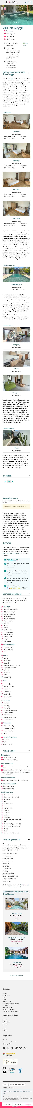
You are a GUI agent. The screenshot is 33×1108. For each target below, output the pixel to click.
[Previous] (14, 22)
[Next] (18, 22)
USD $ (5, 1084)
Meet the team (7, 1008)
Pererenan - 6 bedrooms (16, 915)
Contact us (6, 995)
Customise (7, 1104)
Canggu (11, 79)
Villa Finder (6, 1040)
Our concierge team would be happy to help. (16, 886)
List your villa (7, 1001)
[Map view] (9, 481)
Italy (4, 1029)
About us (5, 993)
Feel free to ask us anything (11, 553)
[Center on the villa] (12, 481)
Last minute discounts (10, 1042)
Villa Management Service (11, 1003)
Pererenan (9, 31)
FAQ (4, 997)
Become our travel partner (11, 1011)
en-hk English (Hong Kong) (17, 1084)
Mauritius (6, 1026)
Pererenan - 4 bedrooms (16, 940)
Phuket (5, 1020)
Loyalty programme (9, 1010)
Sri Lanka (5, 1024)
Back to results (17, 976)
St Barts (5, 1031)
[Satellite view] (5, 481)
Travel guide (6, 1044)
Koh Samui (6, 1022)
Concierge (6, 1005)
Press (4, 999)
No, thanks (18, 1104)
